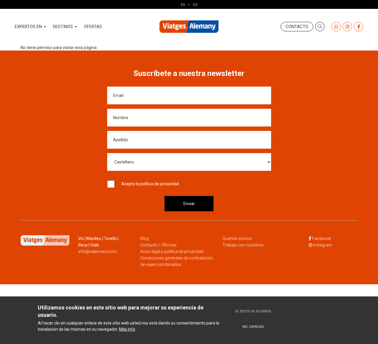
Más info (127, 329)
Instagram (322, 245)
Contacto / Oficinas (158, 245)
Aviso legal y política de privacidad (171, 251)
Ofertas (93, 26)
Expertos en (29, 26)
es (183, 5)
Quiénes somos (237, 238)
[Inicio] (189, 26)
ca (195, 5)
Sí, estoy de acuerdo (253, 311)
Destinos (63, 26)
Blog (144, 238)
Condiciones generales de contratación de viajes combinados (176, 261)
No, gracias (253, 326)
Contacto (297, 26)
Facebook (321, 238)
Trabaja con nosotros (242, 245)
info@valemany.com (97, 251)
